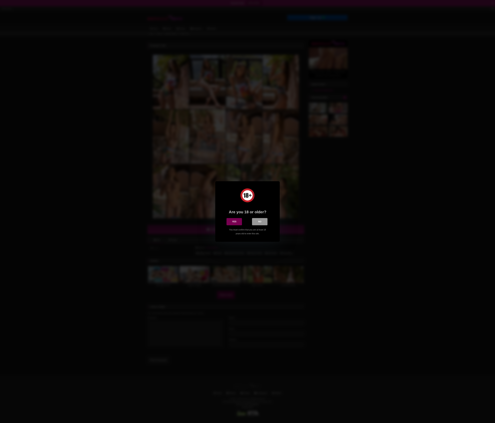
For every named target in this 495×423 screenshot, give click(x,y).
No (259, 222)
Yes (234, 222)
